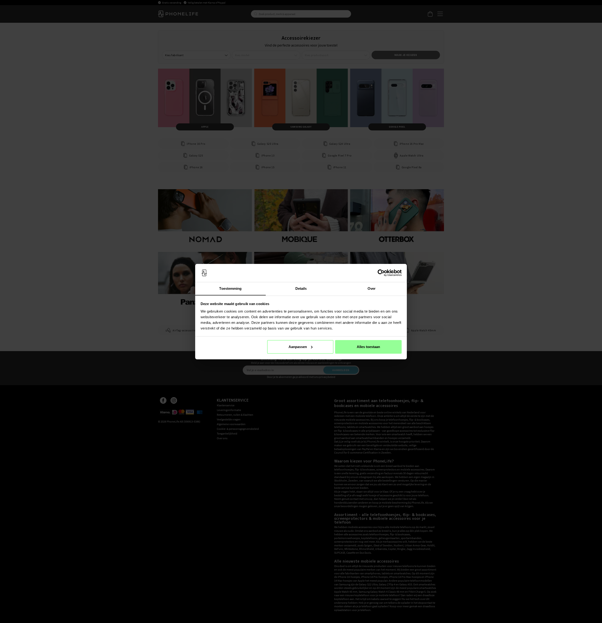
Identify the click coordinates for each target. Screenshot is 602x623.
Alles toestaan (368, 347)
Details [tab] (301, 288)
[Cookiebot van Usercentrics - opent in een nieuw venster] (381, 272)
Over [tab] (372, 288)
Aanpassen (298, 347)
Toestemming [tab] (230, 288)
